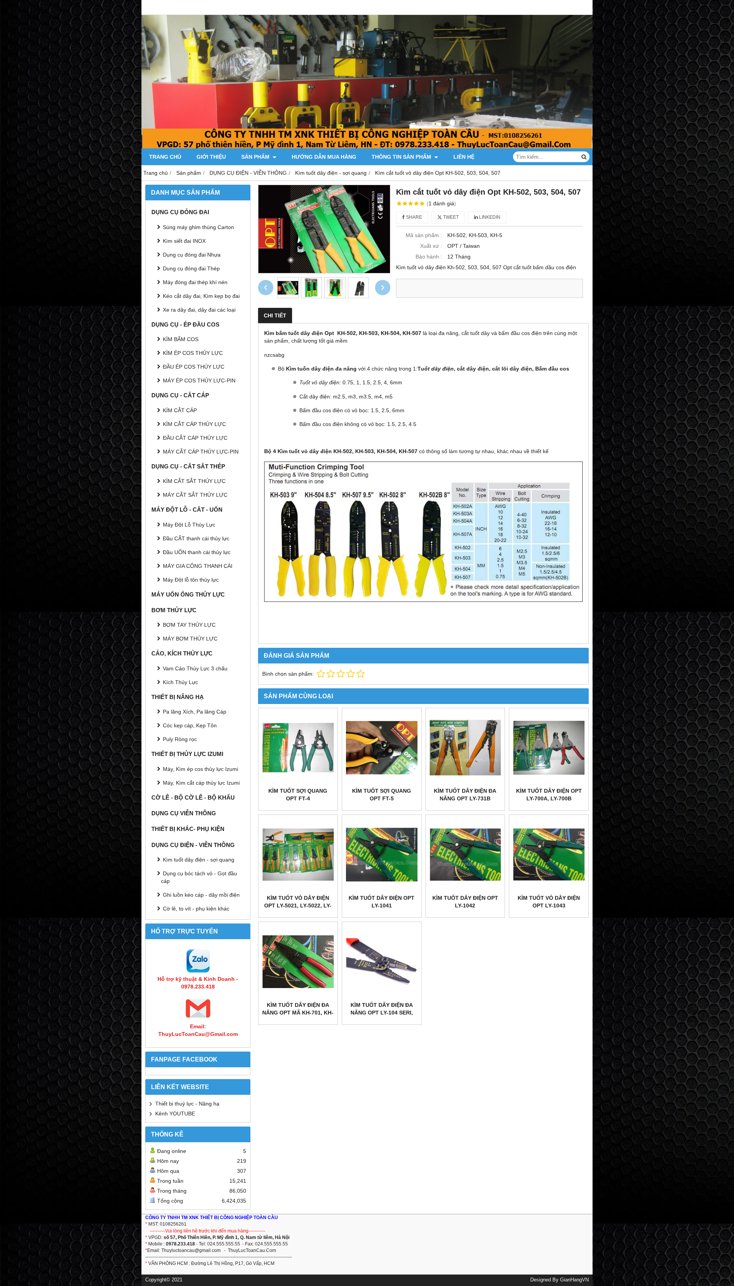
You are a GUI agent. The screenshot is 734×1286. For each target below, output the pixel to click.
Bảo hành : (429, 257)
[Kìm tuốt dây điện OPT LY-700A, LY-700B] (549, 748)
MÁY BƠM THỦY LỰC (190, 639)
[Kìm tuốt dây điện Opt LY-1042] (465, 854)
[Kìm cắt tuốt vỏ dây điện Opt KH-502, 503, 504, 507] (324, 229)
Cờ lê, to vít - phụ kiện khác (196, 909)
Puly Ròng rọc (180, 739)
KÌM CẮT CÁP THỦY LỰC (194, 424)
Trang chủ (165, 157)
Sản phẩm (256, 157)
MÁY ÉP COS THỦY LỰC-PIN (199, 380)
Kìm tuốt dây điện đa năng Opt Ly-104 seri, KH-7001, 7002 (382, 1012)
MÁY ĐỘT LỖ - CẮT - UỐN (186, 509)
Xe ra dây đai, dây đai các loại (199, 310)
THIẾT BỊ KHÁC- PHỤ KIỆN (187, 829)
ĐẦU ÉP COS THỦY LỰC (193, 367)
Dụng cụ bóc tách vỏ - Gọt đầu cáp (199, 877)
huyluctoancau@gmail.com (192, 1250)
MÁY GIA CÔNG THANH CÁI (197, 566)
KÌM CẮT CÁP (180, 410)
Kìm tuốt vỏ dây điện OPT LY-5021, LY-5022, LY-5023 (297, 905)
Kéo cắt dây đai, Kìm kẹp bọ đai (201, 296)
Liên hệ (463, 157)
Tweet (450, 217)
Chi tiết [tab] (275, 315)
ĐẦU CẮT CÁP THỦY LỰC (195, 438)
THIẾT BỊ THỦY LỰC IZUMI (187, 754)
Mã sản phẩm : (424, 235)
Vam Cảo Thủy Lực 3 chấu (195, 668)
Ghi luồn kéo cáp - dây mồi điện (201, 895)
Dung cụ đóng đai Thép (191, 268)
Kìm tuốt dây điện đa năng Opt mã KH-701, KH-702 (297, 1012)
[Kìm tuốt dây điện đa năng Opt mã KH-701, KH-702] (298, 961)
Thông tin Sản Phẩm (402, 157)
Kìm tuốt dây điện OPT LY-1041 (381, 902)
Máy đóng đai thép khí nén (195, 282)
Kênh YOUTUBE (175, 1113)
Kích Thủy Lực (180, 682)
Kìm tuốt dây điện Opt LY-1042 (465, 902)
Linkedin (489, 217)
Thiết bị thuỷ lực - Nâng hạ (187, 1104)
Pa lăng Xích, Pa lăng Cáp (194, 712)
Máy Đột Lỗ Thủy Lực (189, 525)
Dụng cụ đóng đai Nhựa (192, 255)
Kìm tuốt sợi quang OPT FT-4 (297, 795)
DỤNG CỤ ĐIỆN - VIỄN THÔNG (193, 845)
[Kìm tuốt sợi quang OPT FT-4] (298, 748)
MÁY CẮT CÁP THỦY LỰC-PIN (201, 452)
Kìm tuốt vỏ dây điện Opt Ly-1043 (549, 902)
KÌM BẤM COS (180, 339)
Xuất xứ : (431, 246)
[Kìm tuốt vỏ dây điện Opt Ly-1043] (549, 854)
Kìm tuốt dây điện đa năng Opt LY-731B (465, 795)
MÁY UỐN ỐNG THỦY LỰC (188, 594)
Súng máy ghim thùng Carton (198, 227)
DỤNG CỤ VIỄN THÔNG (183, 813)
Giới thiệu (211, 157)
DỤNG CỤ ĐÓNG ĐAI (180, 212)
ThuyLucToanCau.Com (252, 1250)
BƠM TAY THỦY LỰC (189, 625)
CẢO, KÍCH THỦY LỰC (182, 653)
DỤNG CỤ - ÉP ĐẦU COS (185, 324)
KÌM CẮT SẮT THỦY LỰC (194, 481)
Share (413, 217)
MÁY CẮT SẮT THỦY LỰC (195, 495)
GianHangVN (574, 1280)
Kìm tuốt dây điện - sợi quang (198, 860)
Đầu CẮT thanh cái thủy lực (196, 538)
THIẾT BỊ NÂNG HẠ (177, 697)
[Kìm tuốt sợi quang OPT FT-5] (381, 748)
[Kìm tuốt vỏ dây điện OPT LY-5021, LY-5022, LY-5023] (298, 854)
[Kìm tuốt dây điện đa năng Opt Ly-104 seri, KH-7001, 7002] (381, 961)
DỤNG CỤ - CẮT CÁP (180, 395)
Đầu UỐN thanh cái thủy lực (197, 552)
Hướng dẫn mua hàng (324, 157)
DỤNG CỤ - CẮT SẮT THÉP (188, 466)
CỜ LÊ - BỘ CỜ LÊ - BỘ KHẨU (193, 797)
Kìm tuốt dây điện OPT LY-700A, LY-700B (549, 795)
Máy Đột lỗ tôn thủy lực (191, 580)
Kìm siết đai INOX (184, 241)
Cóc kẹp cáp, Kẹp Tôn (190, 725)
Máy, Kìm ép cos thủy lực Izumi (200, 769)
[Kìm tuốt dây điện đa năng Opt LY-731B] (465, 748)
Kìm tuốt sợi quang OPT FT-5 (381, 795)
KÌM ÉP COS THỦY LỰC (193, 353)
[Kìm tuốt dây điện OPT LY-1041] (381, 854)
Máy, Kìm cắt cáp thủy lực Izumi (201, 783)
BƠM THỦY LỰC (173, 610)
